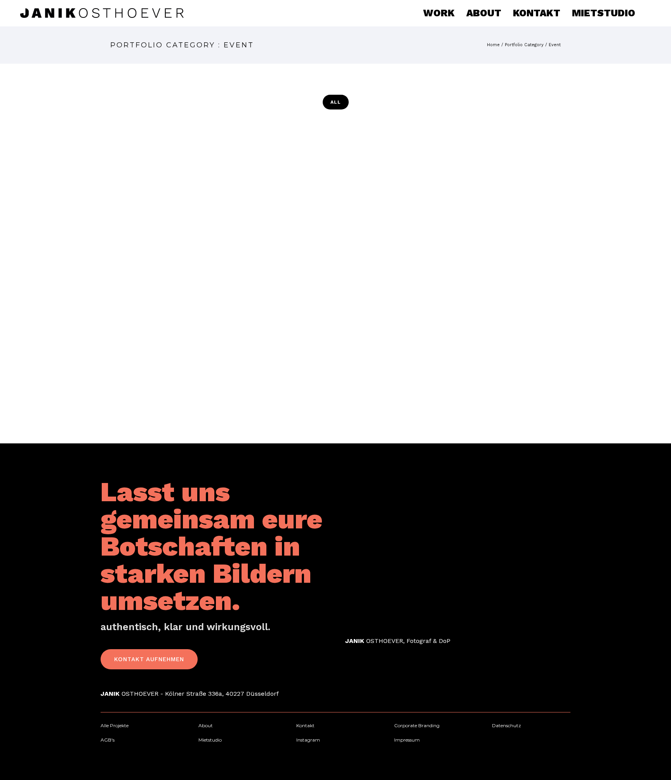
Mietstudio (603, 13)
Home (493, 44)
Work (439, 13)
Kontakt (536, 13)
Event (555, 44)
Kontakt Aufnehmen (149, 659)
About (483, 13)
